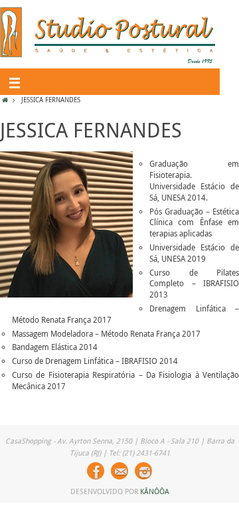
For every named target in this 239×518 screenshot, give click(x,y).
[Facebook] (95, 470)
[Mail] (119, 470)
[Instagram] (143, 470)
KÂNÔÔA (154, 491)
